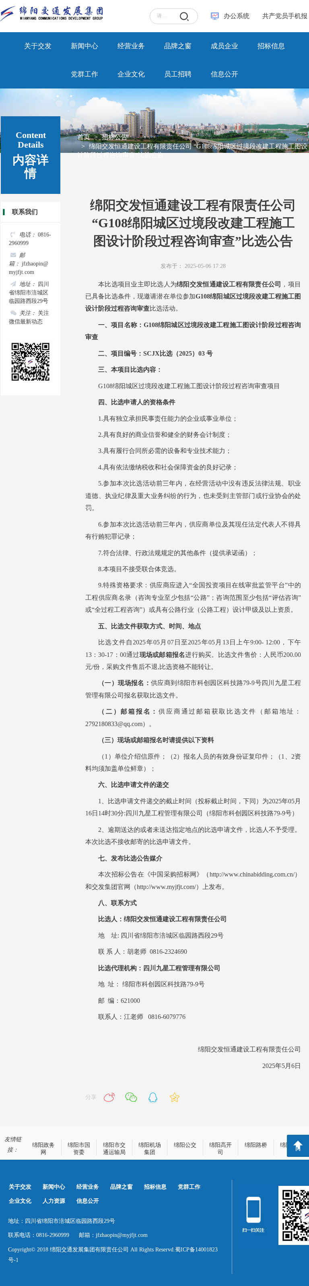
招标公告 (115, 137)
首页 (83, 137)
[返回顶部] (298, 1146)
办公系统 (236, 15)
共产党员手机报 (282, 15)
